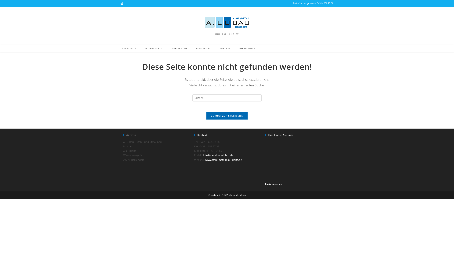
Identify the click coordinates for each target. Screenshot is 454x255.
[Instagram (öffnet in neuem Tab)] (122, 3)
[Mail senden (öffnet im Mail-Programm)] (321, 48)
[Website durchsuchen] (329, 49)
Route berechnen (274, 184)
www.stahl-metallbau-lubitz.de (223, 160)
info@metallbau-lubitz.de (218, 155)
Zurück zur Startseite (227, 115)
